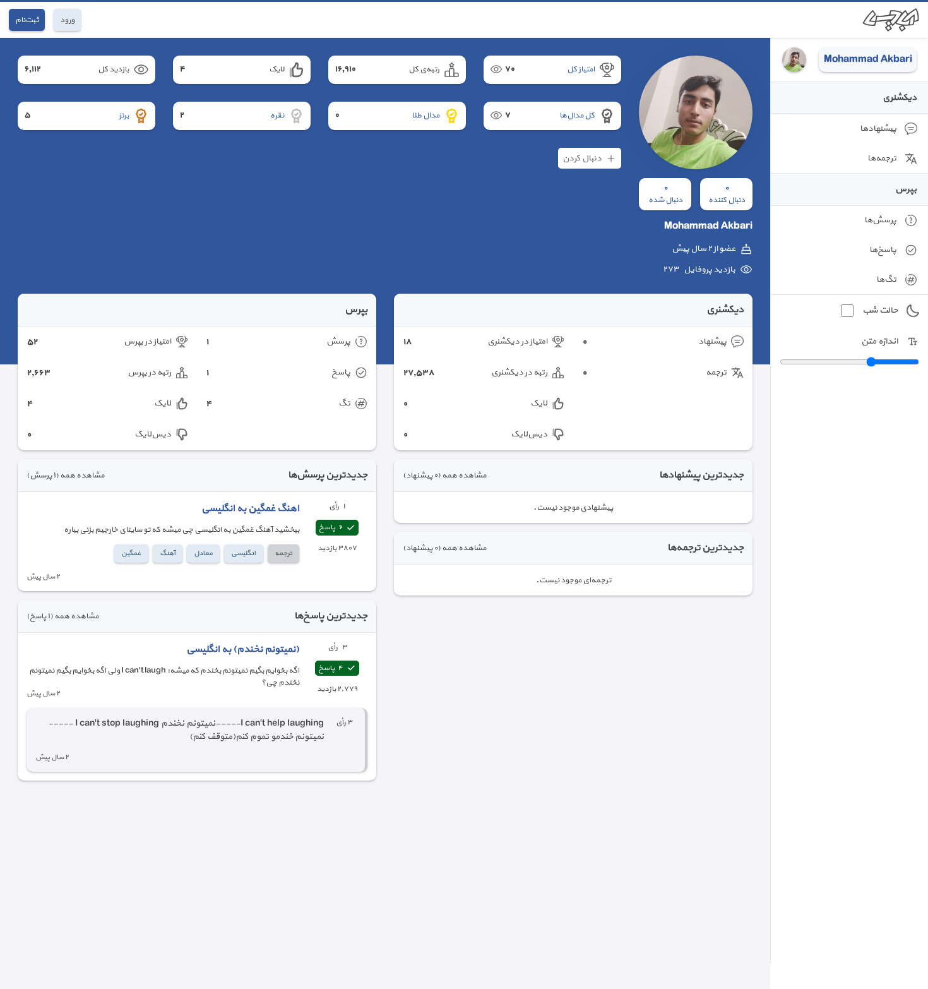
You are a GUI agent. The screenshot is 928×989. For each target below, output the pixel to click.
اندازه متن (879, 341)
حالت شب (880, 310)
